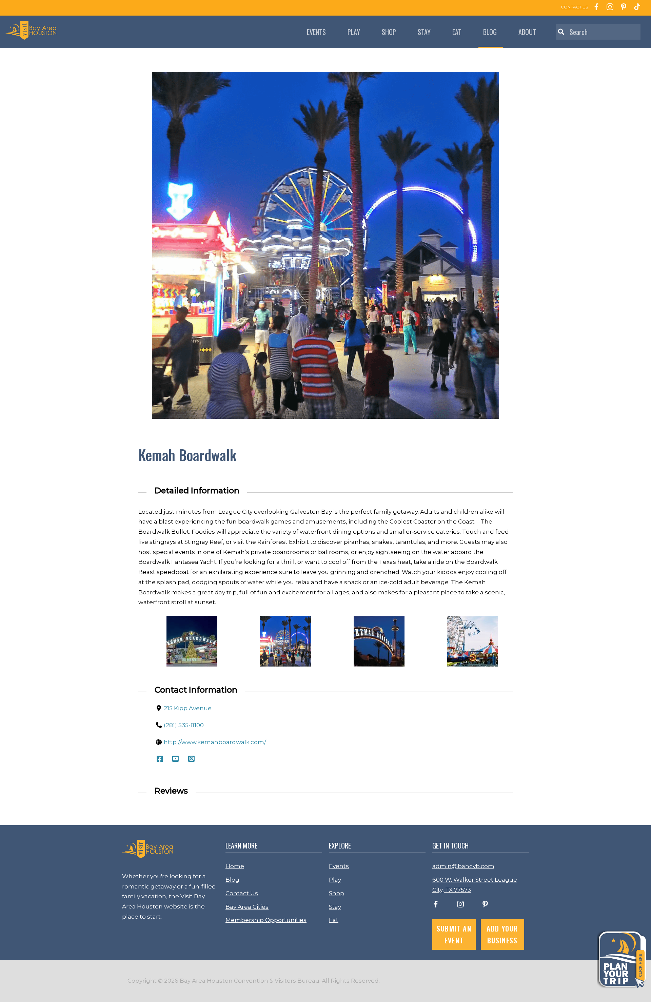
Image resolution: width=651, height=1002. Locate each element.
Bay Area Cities (247, 906)
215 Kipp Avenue (188, 708)
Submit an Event (454, 934)
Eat (456, 32)
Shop (389, 32)
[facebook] (435, 905)
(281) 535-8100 (184, 725)
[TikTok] (635, 7)
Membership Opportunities (266, 920)
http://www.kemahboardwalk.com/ (215, 742)
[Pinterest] (622, 7)
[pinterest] (485, 905)
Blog (490, 32)
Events (316, 32)
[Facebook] (595, 7)
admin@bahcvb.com (463, 866)
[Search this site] (598, 32)
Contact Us (241, 893)
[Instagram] (608, 7)
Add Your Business (502, 934)
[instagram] (460, 905)
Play (354, 32)
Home (234, 866)
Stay (424, 32)
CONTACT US (574, 6)
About (527, 32)
